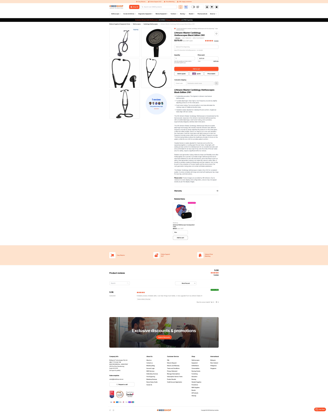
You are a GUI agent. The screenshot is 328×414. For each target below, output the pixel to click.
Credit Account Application (174, 382)
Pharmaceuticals (202, 14)
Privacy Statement (172, 371)
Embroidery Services (152, 374)
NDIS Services (150, 371)
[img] (141, 292)
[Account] (207, 7)
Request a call (122, 384)
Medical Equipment (161, 14)
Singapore (213, 368)
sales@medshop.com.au (116, 379)
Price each (201, 55)
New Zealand (214, 363)
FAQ (168, 360)
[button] (209, 41)
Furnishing (195, 374)
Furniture (173, 14)
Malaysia (213, 360)
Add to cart (196, 69)
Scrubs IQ (149, 384)
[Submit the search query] (142, 7)
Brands (194, 390)
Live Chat (322, 409)
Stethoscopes (115, 14)
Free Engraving (150, 376)
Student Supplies (196, 382)
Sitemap (194, 395)
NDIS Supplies (196, 387)
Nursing (182, 14)
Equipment (195, 363)
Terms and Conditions (173, 368)
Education (194, 376)
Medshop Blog (150, 365)
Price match (211, 74)
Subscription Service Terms (174, 376)
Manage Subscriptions (173, 374)
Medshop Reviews (151, 379)
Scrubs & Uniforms (128, 14)
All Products (195, 393)
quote (199, 74)
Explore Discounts (164, 337)
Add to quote (181, 74)
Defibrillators (195, 365)
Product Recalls (171, 379)
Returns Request (171, 363)
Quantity (177, 55)
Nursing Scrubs (196, 371)
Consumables (195, 368)
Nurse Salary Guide (151, 382)
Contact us (149, 363)
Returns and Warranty (173, 365)
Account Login (150, 368)
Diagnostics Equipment (144, 14)
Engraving (135, 29)
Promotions (195, 384)
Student (191, 14)
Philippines (213, 365)
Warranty (178, 191)
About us (212, 14)
